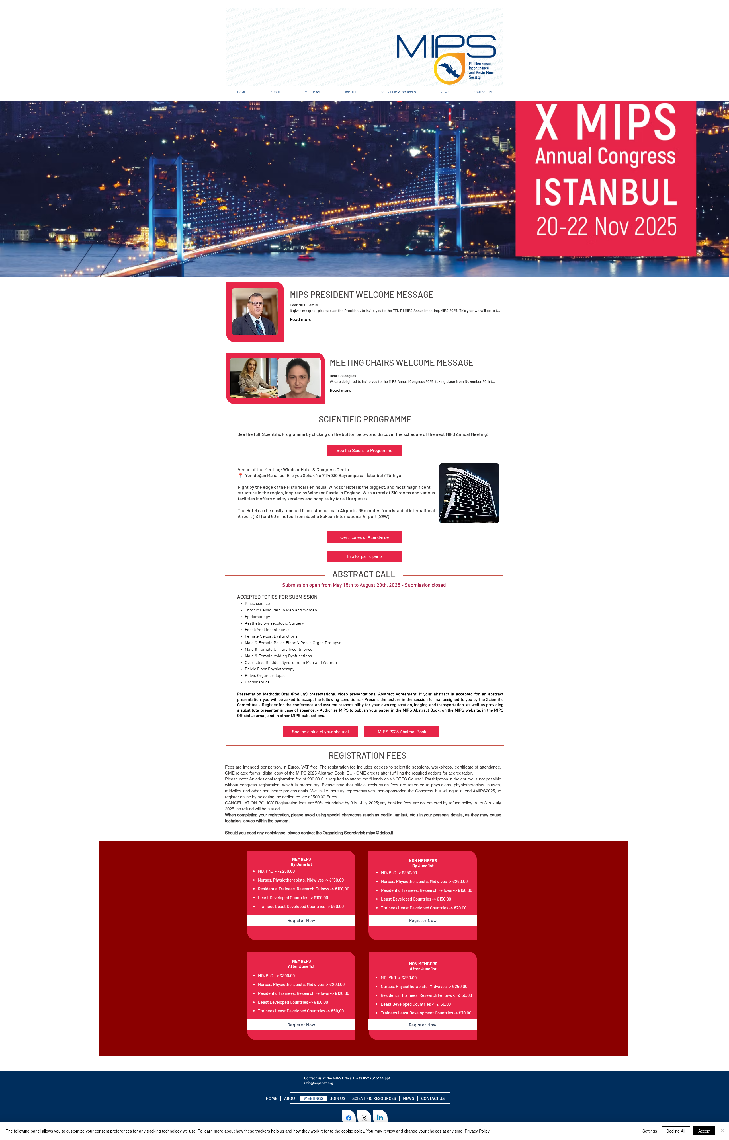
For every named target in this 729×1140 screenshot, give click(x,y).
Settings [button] (649, 1131)
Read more (301, 319)
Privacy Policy (477, 1131)
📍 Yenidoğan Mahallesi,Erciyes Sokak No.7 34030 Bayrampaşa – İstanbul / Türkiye (319, 475)
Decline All (675, 1131)
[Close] (722, 1130)
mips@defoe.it (379, 832)
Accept (704, 1131)
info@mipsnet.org (318, 1083)
